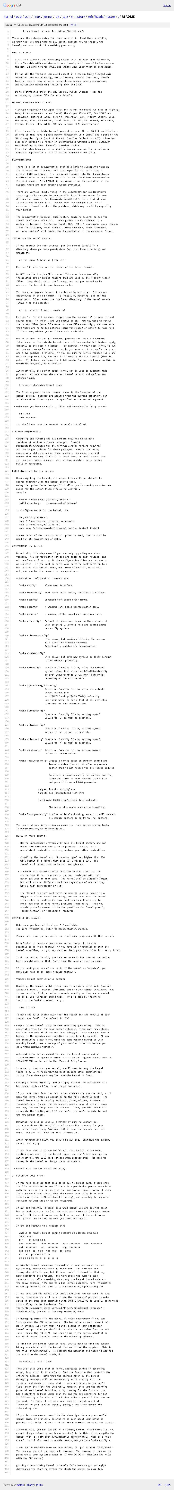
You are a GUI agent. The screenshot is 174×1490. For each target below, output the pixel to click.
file (73, 24)
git (57, 16)
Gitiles (20, 1484)
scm (28, 16)
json (168, 1484)
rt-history (78, 16)
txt (160, 1484)
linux (36, 16)
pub (19, 16)
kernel (8, 16)
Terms (39, 1484)
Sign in (167, 5)
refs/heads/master (101, 16)
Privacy (30, 1484)
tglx (65, 16)
